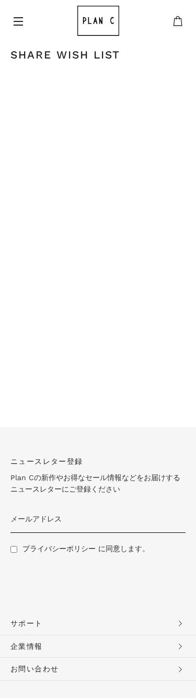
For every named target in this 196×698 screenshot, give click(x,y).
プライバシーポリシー (59, 548)
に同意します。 (85, 548)
